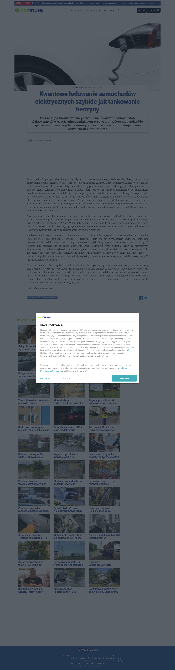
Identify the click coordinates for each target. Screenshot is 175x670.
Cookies (55, 371)
